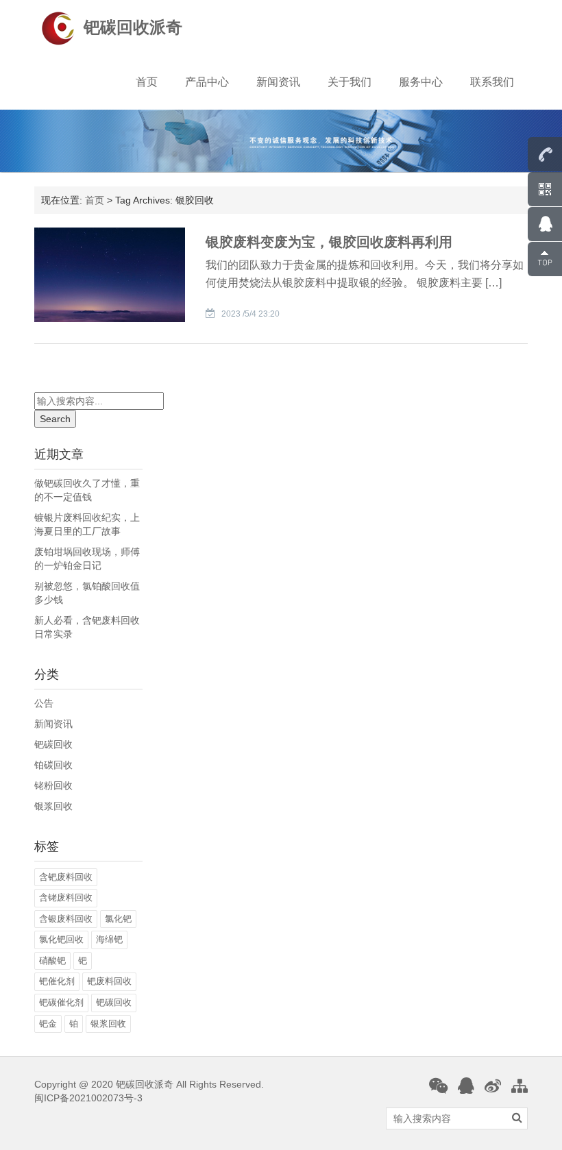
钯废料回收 (109, 981)
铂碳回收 (53, 764)
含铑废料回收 (66, 897)
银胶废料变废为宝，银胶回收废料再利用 (329, 241)
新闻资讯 (278, 82)
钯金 (48, 1023)
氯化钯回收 (61, 939)
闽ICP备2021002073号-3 (88, 1097)
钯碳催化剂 (61, 1002)
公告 (43, 703)
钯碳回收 (53, 744)
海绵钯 (109, 939)
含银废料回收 (66, 919)
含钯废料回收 (66, 877)
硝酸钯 (52, 960)
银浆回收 (53, 805)
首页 (147, 82)
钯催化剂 (57, 981)
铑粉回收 (53, 785)
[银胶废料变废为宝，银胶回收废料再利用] (109, 273)
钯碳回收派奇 (133, 27)
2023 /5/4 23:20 (250, 314)
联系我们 (492, 82)
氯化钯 (118, 919)
